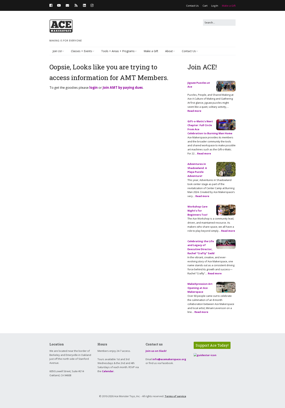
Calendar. (108, 371)
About (169, 51)
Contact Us (192, 5)
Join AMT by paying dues (123, 87)
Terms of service (175, 396)
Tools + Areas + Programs (118, 51)
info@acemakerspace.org (169, 359)
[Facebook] (51, 5)
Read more (194, 111)
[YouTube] (59, 5)
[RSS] (76, 5)
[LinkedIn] (84, 5)
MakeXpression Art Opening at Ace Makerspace (199, 288)
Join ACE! (202, 66)
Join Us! (57, 51)
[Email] (67, 5)
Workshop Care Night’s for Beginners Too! (197, 210)
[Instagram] (92, 5)
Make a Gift (229, 5)
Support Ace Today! (212, 345)
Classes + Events (81, 51)
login (93, 87)
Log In (214, 5)
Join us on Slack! (156, 351)
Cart (205, 5)
